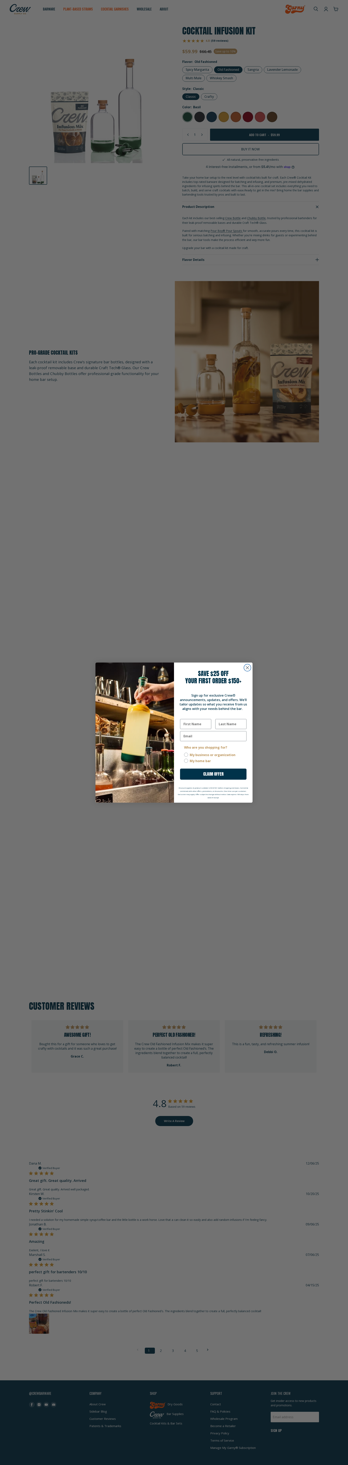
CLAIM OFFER (213, 774)
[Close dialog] (247, 667)
